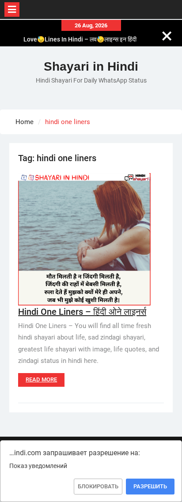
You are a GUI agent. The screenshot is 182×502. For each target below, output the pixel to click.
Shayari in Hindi (91, 66)
